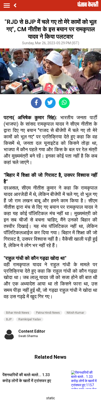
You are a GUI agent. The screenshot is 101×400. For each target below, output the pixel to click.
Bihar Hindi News (17, 312)
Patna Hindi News (48, 312)
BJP (9, 319)
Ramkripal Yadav (29, 319)
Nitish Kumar (75, 312)
